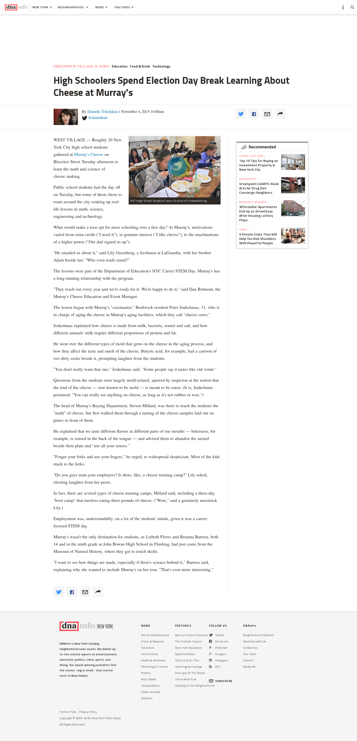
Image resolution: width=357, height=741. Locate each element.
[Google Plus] (210, 654)
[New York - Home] (16, 7)
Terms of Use (68, 711)
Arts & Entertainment (155, 635)
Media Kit (249, 666)
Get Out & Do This (187, 660)
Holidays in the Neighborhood (194, 685)
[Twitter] (211, 635)
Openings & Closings (188, 666)
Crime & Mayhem (152, 641)
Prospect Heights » (254, 202)
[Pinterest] (210, 647)
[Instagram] (210, 660)
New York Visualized (188, 647)
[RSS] (210, 666)
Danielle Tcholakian (102, 111)
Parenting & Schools (154, 666)
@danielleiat (97, 117)
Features (122, 7)
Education (147, 647)
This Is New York (185, 679)
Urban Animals (150, 692)
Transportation (150, 685)
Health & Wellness (153, 660)
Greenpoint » (249, 179)
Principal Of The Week (190, 673)
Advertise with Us (254, 641)
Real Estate (148, 679)
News (99, 7)
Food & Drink (149, 654)
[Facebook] (210, 641)
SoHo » (244, 229)
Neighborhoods (71, 7)
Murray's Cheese (88, 154)
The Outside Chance (188, 641)
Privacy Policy (88, 711)
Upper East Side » (252, 156)
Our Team (249, 654)
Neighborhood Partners (258, 635)
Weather (147, 698)
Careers (248, 660)
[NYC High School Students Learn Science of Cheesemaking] (174, 166)
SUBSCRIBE (224, 681)
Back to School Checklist (191, 635)
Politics (146, 673)
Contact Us (250, 647)
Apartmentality (185, 654)
